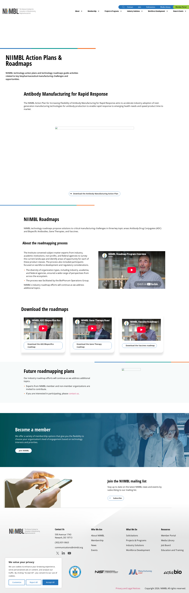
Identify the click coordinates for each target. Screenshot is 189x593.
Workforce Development (156, 11)
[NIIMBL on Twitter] (57, 553)
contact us (74, 393)
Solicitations (150, 7)
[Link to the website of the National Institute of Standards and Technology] (108, 571)
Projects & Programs (112, 11)
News (93, 545)
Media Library (165, 7)
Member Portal (180, 7)
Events (94, 550)
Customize (16, 582)
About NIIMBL (97, 535)
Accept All (50, 582)
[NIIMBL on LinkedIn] (63, 553)
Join (139, 7)
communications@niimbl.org (69, 547)
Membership (92, 11)
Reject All (34, 582)
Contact (130, 7)
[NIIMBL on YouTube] (69, 553)
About (77, 11)
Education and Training (172, 550)
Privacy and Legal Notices (128, 588)
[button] (123, 7)
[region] (33, 573)
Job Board (166, 545)
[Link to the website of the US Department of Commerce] (75, 572)
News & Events (178, 11)
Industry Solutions (133, 11)
